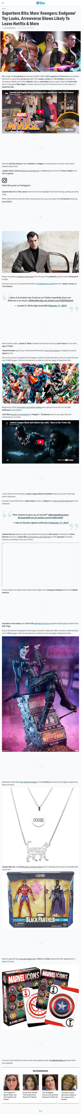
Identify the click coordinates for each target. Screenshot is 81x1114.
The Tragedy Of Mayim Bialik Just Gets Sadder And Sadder (10, 1096)
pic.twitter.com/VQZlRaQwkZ (58, 300)
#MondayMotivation (58, 514)
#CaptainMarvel (26, 517)
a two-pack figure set (26, 959)
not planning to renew (45, 284)
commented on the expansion (39, 537)
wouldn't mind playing (19, 414)
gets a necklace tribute (33, 867)
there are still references (63, 501)
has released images (28, 782)
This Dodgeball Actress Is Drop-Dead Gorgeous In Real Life (50, 1095)
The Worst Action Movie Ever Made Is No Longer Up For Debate (68, 1096)
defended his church (42, 623)
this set (57, 1060)
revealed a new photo (25, 276)
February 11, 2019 (57, 305)
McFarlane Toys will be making (29, 407)
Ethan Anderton (9, 28)
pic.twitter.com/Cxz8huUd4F (48, 517)
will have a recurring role (29, 171)
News (4, 9)
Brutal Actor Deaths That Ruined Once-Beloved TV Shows (30, 1095)
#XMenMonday (36, 300)
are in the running (52, 350)
